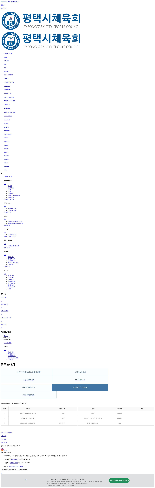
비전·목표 (11, 188)
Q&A (9, 289)
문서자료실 (11, 281)
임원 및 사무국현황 (14, 195)
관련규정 (82, 479)
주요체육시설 (12, 234)
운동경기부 (7, 93)
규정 (9, 191)
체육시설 (7, 104)
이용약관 (74, 479)
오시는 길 (11, 197)
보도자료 (11, 277)
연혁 (9, 189)
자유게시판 (11, 287)
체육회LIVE (12, 260)
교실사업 (11, 264)
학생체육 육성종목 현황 (15, 223)
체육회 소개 (8, 53)
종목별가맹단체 (9, 82)
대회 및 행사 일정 (9, 112)
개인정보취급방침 (64, 479)
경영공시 (11, 193)
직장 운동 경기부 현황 (15, 221)
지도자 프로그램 (13, 262)
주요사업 (7, 120)
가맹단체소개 (12, 208)
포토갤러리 (11, 283)
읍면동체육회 (12, 210)
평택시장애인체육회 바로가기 (119, 480)
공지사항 (11, 275)
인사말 (10, 186)
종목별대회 (11, 259)
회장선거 (11, 285)
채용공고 (11, 279)
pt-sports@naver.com (15, 466)
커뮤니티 (7, 141)
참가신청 (11, 257)
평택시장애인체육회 (12, 1)
